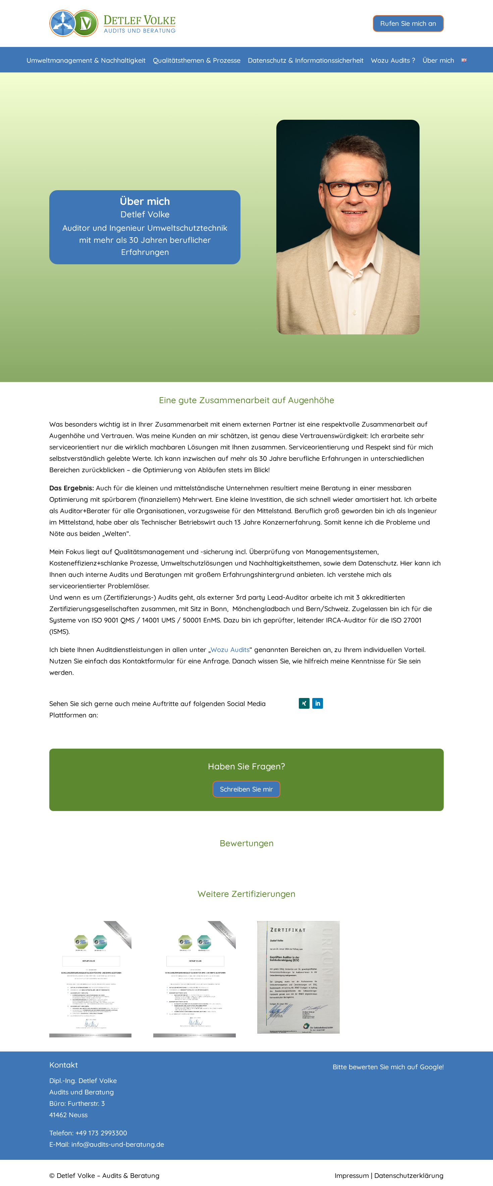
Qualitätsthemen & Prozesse (196, 61)
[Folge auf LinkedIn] (317, 703)
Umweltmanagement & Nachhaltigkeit (86, 61)
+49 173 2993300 (101, 1133)
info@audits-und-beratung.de (117, 1144)
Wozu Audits (230, 649)
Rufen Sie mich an (408, 23)
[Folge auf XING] (304, 703)
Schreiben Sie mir (246, 789)
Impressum (352, 1175)
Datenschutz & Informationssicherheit (306, 61)
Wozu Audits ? (393, 61)
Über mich (438, 61)
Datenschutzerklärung (409, 1175)
